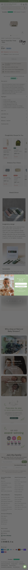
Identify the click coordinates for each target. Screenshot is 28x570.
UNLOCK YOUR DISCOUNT (21, 286)
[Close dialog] (27, 275)
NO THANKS (21, 288)
